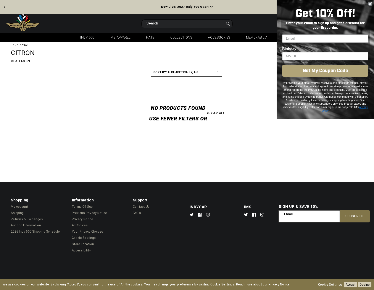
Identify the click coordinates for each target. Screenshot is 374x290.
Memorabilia (257, 37)
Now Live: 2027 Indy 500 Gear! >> (187, 7)
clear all (216, 113)
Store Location (83, 244)
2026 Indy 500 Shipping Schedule (35, 231)
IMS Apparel (120, 37)
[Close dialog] (370, 4)
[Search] (228, 25)
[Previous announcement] (4, 7)
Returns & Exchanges (27, 219)
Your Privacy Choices (87, 231)
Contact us (141, 206)
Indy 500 (87, 37)
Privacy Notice (82, 219)
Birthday (289, 49)
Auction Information (26, 225)
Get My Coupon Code (325, 71)
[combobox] (187, 23)
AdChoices (80, 225)
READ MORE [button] (21, 61)
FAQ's (137, 213)
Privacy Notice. (280, 284)
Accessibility (81, 250)
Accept (350, 284)
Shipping (17, 213)
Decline (365, 284)
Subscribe (354, 216)
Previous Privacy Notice (89, 213)
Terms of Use (82, 206)
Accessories (219, 37)
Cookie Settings (84, 238)
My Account (19, 206)
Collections (181, 37)
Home (14, 45)
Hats (150, 37)
